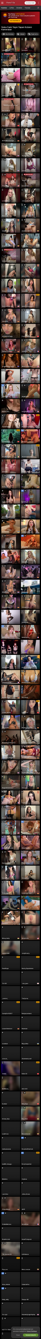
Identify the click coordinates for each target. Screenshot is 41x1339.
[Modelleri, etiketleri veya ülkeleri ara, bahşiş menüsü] (38, 8)
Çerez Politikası (32, 1331)
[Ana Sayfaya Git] (12, 3)
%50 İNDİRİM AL (15, 20)
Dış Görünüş (9, 34)
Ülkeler (22, 34)
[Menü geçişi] (2, 3)
